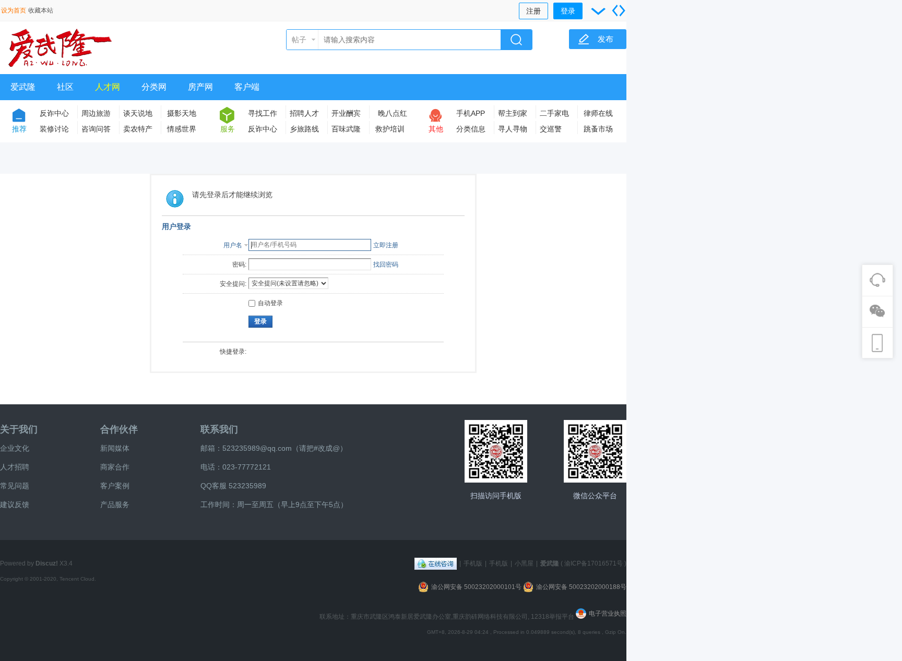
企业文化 (14, 448)
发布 (605, 38)
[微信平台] (595, 451)
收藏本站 (40, 10)
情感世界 (181, 129)
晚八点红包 (392, 115)
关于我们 (19, 429)
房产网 (200, 86)
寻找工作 (262, 113)
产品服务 (114, 504)
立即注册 (385, 245)
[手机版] (496, 451)
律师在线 (598, 113)
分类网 (154, 86)
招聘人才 (304, 113)
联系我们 (219, 429)
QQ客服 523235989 (233, 486)
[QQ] (435, 563)
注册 (533, 11)
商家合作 (114, 467)
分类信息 (470, 129)
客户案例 (114, 486)
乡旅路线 (304, 129)
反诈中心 (54, 113)
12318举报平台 (553, 616)
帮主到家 (512, 113)
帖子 (299, 39)
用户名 (232, 245)
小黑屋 (524, 563)
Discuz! (46, 563)
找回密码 (385, 264)
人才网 (107, 86)
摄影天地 (181, 113)
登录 (568, 11)
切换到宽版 (618, 10)
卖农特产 (137, 129)
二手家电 (554, 113)
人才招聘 (14, 467)
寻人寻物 (512, 129)
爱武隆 (22, 86)
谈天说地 (137, 113)
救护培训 (390, 129)
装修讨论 (54, 129)
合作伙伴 (119, 429)
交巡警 (551, 129)
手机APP (470, 113)
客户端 (246, 86)
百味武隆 (346, 129)
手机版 (473, 563)
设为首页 (13, 10)
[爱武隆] (60, 67)
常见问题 (14, 486)
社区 (65, 86)
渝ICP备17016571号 (593, 563)
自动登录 (270, 303)
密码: (239, 264)
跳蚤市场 (598, 129)
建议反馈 (14, 504)
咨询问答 (96, 129)
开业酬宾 (346, 113)
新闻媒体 (114, 448)
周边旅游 (96, 113)
